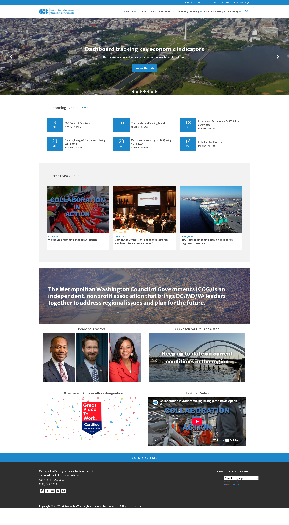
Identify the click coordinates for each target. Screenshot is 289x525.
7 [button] (156, 92)
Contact (220, 471)
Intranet (232, 471)
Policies (244, 471)
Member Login (243, 3)
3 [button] (140, 92)
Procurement (225, 3)
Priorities (189, 3)
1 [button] (133, 92)
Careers (214, 3)
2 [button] (137, 92)
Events (198, 3)
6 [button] (152, 92)
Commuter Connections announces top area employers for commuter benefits (141, 241)
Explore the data (144, 67)
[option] (144, 56)
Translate (235, 484)
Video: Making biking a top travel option (72, 239)
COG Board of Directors (77, 123)
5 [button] (148, 92)
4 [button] (144, 92)
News (206, 3)
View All (85, 108)
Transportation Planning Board (148, 123)
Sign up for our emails (144, 457)
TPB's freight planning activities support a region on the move (207, 241)
